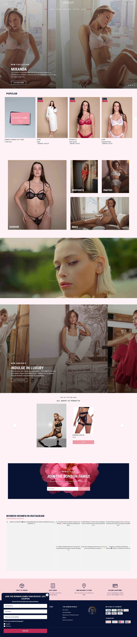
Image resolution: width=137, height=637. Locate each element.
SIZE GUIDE (53, 590)
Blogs (64, 617)
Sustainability (67, 612)
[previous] (2, 119)
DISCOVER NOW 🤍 (20, 83)
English (6, 4)
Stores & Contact (68, 620)
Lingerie (58, 9)
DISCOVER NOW (19, 380)
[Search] (129, 4)
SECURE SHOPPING (115, 590)
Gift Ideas (76, 9)
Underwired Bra (106, 142)
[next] (135, 119)
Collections (67, 9)
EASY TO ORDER (22, 590)
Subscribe (25, 631)
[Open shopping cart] (132, 4)
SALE (46, 9)
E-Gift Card (8, 142)
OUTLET (89, 9)
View (83, 442)
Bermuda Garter (78, 435)
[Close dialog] (47, 595)
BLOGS (83, 9)
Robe (38, 142)
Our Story (65, 610)
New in (52, 9)
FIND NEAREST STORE (84, 590)
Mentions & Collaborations (71, 615)
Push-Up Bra (73, 142)
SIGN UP (84, 488)
